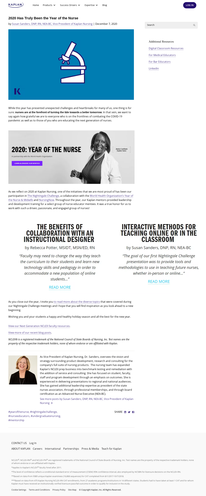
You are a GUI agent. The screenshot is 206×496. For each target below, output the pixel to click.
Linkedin (154, 68)
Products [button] (47, 5)
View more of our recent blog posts (29, 332)
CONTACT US (19, 443)
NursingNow (46, 200)
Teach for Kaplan (112, 448)
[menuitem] (36, 5)
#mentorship (16, 420)
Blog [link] (104, 5)
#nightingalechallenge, (43, 412)
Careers (37, 448)
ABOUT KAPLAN (20, 448)
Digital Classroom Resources (166, 48)
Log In (33, 443)
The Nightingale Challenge (43, 196)
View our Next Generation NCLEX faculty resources (39, 326)
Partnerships (71, 448)
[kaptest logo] (16, 5)
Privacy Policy (59, 489)
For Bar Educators (160, 61)
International (53, 448)
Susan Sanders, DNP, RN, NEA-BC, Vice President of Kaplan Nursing (52, 24)
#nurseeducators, (19, 416)
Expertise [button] (90, 5)
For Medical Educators (162, 55)
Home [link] (36, 5)
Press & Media (90, 448)
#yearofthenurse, (19, 412)
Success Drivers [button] (68, 5)
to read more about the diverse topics (77, 301)
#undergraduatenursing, (46, 416)
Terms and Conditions (39, 489)
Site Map (72, 489)
